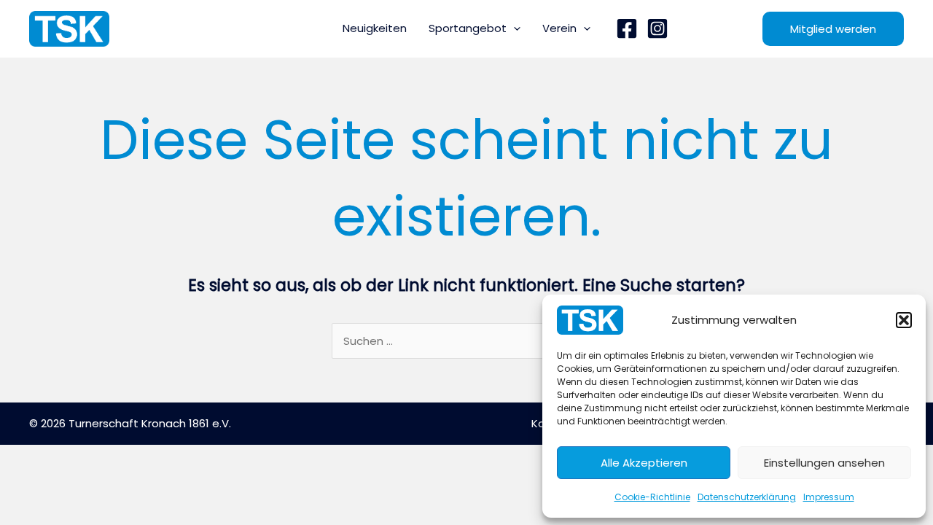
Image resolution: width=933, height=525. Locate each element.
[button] (904, 320)
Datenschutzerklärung (747, 497)
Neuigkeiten (375, 28)
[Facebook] (627, 28)
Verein (559, 28)
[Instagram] (657, 28)
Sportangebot (468, 28)
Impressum (828, 497)
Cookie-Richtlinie (652, 497)
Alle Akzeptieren (644, 462)
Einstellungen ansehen (824, 462)
